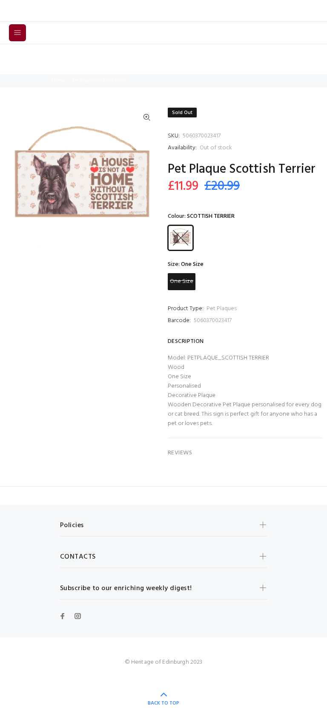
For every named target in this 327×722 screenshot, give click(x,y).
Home (58, 81)
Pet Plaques (222, 309)
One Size (181, 281)
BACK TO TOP (163, 703)
